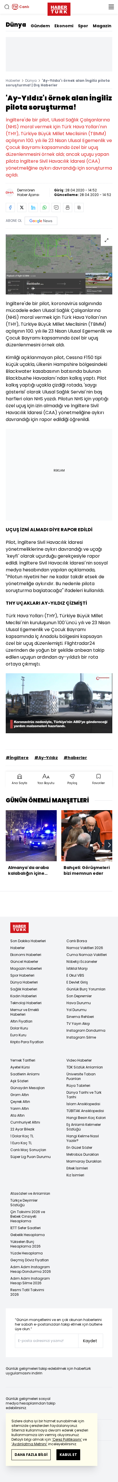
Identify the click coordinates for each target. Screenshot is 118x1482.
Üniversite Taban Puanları (81, 1076)
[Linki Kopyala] (79, 207)
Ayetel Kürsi (20, 1067)
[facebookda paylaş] (10, 207)
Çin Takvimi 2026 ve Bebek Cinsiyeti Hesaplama (27, 1216)
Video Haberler (79, 1060)
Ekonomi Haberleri (25, 954)
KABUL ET (68, 1454)
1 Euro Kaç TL (21, 1142)
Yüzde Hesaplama (26, 1253)
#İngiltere (17, 758)
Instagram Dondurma (85, 1030)
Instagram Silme (81, 1037)
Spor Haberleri (22, 975)
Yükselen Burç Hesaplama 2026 (25, 1244)
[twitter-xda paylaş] (21, 207)
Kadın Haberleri (23, 996)
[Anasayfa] (19, 927)
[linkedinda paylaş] (33, 207)
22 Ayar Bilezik (22, 1129)
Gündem (40, 26)
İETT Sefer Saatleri (25, 1227)
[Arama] (7, 7)
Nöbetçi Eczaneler (81, 961)
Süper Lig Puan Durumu (30, 1156)
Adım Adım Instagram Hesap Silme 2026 (30, 1280)
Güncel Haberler (24, 961)
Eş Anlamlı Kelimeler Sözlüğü (83, 1127)
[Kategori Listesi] (111, 7)
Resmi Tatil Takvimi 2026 (27, 1292)
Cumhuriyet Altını (25, 1122)
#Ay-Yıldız (46, 758)
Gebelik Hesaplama (27, 1234)
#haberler (75, 758)
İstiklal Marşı (77, 968)
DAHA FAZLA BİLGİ (31, 1454)
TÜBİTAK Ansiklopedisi (85, 1110)
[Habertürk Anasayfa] (59, 8)
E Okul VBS (75, 975)
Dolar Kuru (19, 1028)
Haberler (13, 80)
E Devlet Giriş (77, 982)
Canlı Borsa (76, 940)
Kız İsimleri (75, 1175)
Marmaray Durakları (83, 1161)
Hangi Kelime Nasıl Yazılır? (82, 1138)
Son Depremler (79, 996)
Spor (83, 26)
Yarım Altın (19, 1108)
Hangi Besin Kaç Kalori (86, 1117)
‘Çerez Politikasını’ (67, 1439)
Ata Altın (17, 1115)
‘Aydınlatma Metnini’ (29, 1444)
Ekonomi (63, 26)
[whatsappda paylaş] (44, 207)
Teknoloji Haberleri (26, 1002)
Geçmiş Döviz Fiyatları (29, 1260)
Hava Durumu (78, 1002)
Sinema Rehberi (80, 1016)
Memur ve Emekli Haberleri (24, 1012)
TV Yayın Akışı (78, 1023)
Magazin (102, 26)
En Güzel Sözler (79, 1147)
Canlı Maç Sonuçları (28, 1149)
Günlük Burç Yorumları (85, 989)
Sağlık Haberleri (23, 989)
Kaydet (90, 1341)
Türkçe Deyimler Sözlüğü (24, 1202)
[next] (109, 845)
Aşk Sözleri (19, 1080)
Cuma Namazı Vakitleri (86, 954)
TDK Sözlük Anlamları (84, 1067)
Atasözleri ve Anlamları (30, 1193)
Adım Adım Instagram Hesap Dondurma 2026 (30, 1269)
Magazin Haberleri (26, 968)
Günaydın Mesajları (27, 1087)
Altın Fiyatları (21, 1021)
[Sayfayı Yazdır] (67, 207)
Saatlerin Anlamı (25, 1074)
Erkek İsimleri (77, 1168)
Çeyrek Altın (20, 1101)
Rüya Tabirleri (78, 1085)
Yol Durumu (76, 1009)
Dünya (16, 25)
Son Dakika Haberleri (28, 940)
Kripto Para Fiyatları (27, 1041)
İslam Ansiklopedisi (83, 1103)
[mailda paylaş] (56, 207)
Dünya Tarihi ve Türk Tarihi (83, 1094)
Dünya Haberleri (24, 982)
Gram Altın (19, 1094)
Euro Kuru (18, 1035)
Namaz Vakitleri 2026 (84, 947)
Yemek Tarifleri (22, 1060)
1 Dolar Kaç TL (22, 1136)
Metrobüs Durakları (82, 1154)
